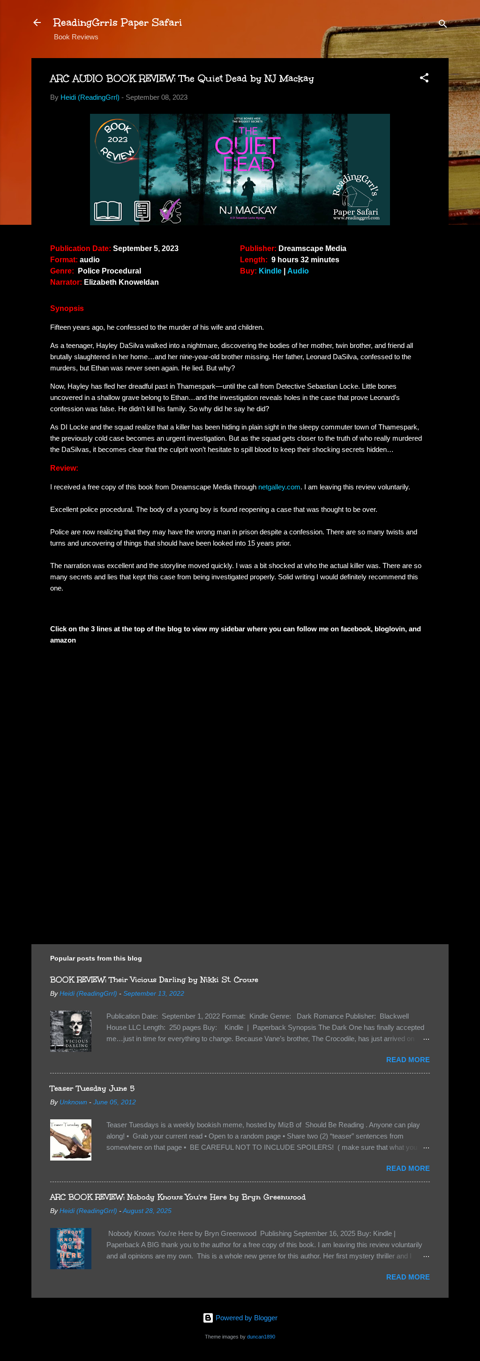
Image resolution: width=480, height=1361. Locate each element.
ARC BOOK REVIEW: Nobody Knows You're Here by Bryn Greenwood (178, 1197)
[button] (424, 79)
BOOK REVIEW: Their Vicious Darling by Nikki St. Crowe (154, 979)
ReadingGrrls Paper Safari (118, 22)
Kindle (270, 271)
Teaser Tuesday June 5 (92, 1088)
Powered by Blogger (246, 1318)
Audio (298, 271)
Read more (408, 1060)
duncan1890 (261, 1336)
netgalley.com (279, 487)
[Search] (443, 25)
